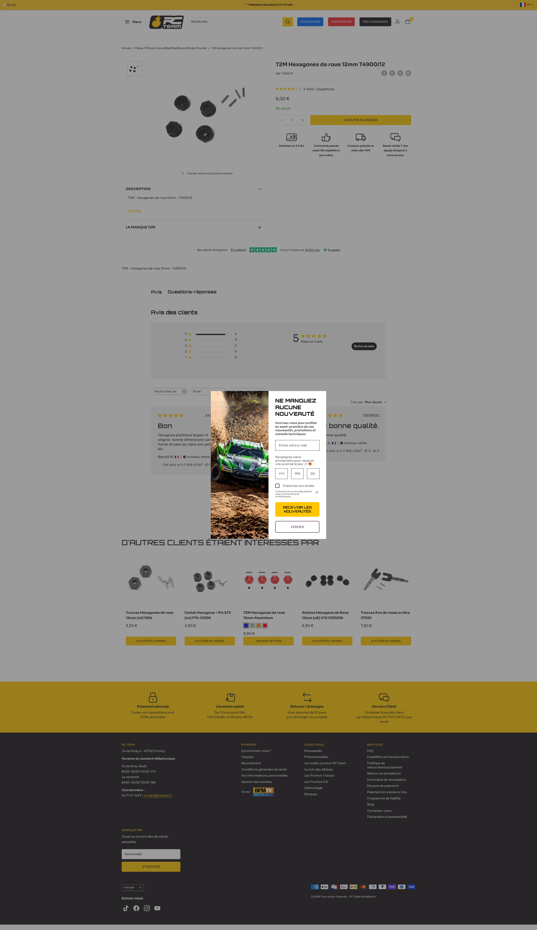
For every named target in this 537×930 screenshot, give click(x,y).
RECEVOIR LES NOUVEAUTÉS (297, 509)
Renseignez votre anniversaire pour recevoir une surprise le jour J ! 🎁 (294, 460)
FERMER (297, 527)
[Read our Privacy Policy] (316, 492)
